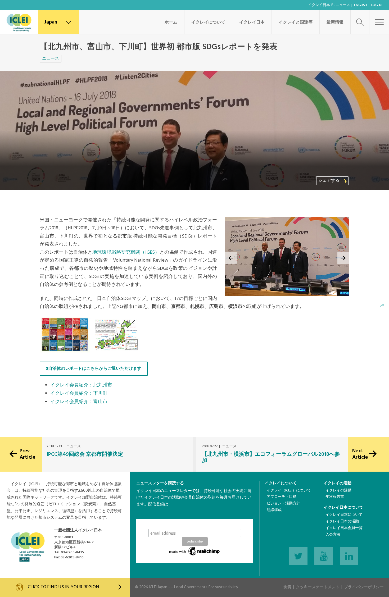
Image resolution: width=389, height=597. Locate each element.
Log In (376, 5)
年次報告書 (334, 497)
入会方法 (332, 535)
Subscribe (194, 523)
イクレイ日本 (252, 22)
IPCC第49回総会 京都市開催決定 (85, 454)
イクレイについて (208, 22)
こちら (142, 515)
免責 (287, 587)
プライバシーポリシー (364, 587)
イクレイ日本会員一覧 (344, 528)
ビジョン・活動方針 (283, 503)
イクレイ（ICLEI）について (289, 490)
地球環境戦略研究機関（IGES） (126, 252)
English (360, 5)
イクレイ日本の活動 (342, 521)
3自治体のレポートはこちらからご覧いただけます (93, 368)
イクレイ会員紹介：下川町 (78, 393)
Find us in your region (63, 587)
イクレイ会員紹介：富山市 (78, 402)
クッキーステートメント (318, 587)
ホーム (171, 22)
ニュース (50, 58)
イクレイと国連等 (296, 22)
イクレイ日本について (343, 507)
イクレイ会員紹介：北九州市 (81, 385)
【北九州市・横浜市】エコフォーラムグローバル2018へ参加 (271, 457)
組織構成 (274, 510)
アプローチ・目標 (281, 497)
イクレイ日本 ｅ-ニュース (329, 5)
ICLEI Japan (158, 587)
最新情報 (335, 22)
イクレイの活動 (337, 483)
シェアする (329, 180)
